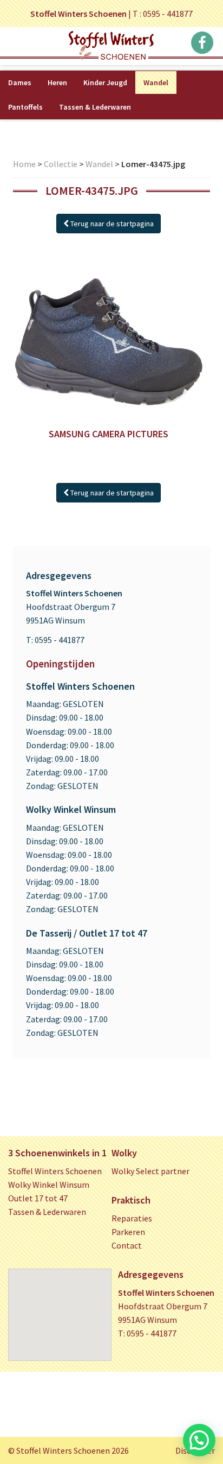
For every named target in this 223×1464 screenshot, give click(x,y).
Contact (127, 1245)
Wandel (155, 82)
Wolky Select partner (150, 1171)
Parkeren (128, 1231)
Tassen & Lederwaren (95, 107)
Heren (57, 82)
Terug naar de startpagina (111, 223)
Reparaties (132, 1218)
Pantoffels (25, 107)
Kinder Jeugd (105, 82)
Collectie (60, 163)
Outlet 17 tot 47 (38, 1198)
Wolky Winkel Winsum (48, 1184)
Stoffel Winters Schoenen (55, 1171)
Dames (19, 82)
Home (24, 163)
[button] (199, 1440)
